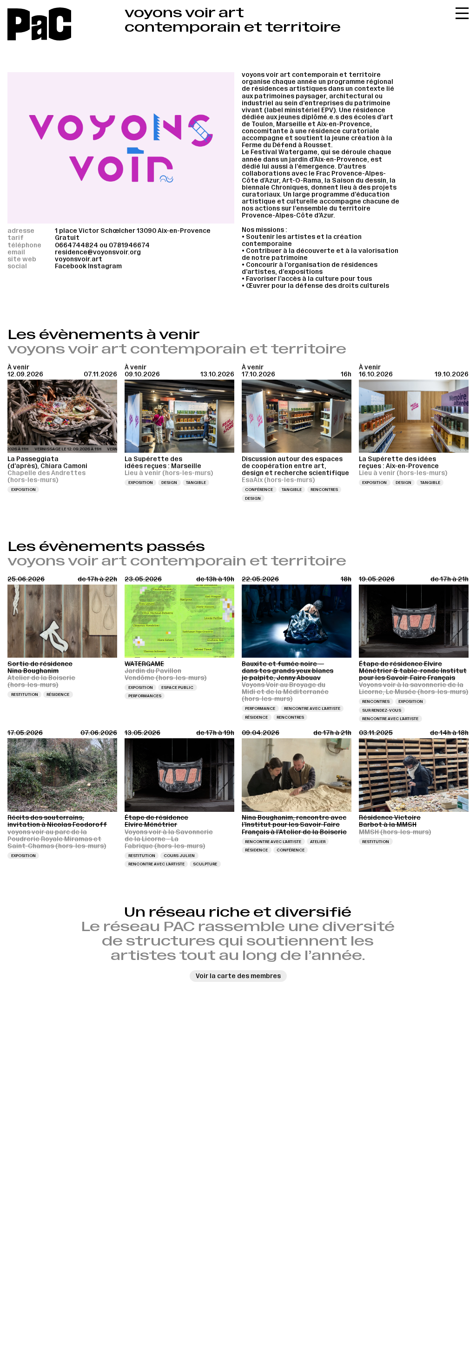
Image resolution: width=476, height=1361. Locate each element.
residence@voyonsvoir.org (98, 252)
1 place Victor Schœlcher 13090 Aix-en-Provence (133, 230)
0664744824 (76, 245)
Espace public (177, 687)
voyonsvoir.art (78, 259)
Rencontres (324, 489)
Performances (144, 696)
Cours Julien (179, 855)
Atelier (317, 841)
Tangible (196, 482)
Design (169, 482)
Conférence (259, 489)
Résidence (57, 694)
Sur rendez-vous (381, 710)
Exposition (23, 489)
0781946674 (129, 245)
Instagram (105, 266)
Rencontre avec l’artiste (312, 708)
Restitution (24, 694)
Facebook (70, 266)
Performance (260, 708)
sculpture (205, 864)
